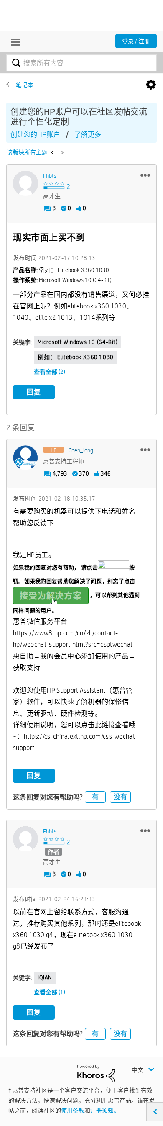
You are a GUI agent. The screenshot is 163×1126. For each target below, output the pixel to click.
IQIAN (45, 977)
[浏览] (13, 41)
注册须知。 (105, 1110)
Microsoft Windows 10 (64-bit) (77, 342)
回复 (34, 392)
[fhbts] (25, 183)
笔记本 (24, 85)
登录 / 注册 (136, 41)
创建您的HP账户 (35, 134)
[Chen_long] (25, 457)
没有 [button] (120, 796)
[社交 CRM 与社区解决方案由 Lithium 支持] (96, 1073)
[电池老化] (61, 152)
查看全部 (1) (49, 992)
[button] (145, 175)
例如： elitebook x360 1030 (76, 357)
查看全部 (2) (49, 371)
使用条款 (72, 1110)
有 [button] (95, 796)
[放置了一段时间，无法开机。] (53, 152)
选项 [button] (151, 85)
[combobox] (81, 62)
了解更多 (87, 134)
